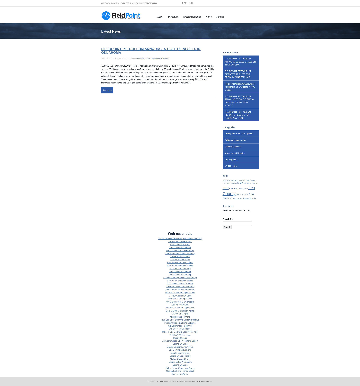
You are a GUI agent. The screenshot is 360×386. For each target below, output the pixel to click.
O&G (246, 194)
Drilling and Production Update (238, 133)
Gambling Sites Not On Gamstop (180, 253)
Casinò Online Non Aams (180, 362)
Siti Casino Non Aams (180, 244)
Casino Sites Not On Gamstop (180, 286)
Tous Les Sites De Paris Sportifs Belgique (180, 320)
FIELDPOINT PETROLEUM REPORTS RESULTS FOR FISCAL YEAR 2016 (238, 115)
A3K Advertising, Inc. (205, 381)
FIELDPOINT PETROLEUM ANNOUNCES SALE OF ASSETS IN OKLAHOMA (151, 50)
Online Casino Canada (180, 259)
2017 (228, 180)
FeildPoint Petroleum (230, 183)
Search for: (228, 219)
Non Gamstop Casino (180, 256)
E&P (243, 180)
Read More (107, 90)
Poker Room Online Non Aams (180, 368)
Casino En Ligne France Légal (180, 371)
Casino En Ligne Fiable (180, 356)
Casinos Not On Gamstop (180, 241)
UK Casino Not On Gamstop (180, 283)
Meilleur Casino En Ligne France (180, 292)
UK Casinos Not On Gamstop (180, 250)
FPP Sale (233, 188)
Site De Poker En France (180, 329)
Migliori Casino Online (180, 317)
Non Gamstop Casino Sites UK (180, 289)
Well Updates (231, 166)
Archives (227, 210)
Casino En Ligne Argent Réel (180, 347)
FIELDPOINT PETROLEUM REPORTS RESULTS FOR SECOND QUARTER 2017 (238, 74)
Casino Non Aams (180, 305)
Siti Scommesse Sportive (180, 326)
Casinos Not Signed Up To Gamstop (180, 277)
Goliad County (243, 188)
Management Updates (160, 58)
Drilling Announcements (235, 140)
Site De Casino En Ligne (180, 350)
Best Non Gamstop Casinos (180, 262)
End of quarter (251, 180)
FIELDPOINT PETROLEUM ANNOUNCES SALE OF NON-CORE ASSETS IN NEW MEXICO (239, 101)
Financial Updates (144, 58)
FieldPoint (241, 183)
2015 (224, 180)
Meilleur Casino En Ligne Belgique (180, 323)
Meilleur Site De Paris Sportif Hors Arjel (180, 332)
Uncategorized (231, 159)
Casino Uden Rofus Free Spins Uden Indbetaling (180, 238)
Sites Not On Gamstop (180, 268)
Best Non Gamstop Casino (180, 298)
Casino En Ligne (180, 344)
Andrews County (236, 180)
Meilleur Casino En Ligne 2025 (180, 307)
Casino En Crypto (180, 314)
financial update (252, 183)
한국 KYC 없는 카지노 (180, 335)
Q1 (229, 198)
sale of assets (237, 198)
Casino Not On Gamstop (180, 247)
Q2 (231, 198)
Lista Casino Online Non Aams (180, 311)
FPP (226, 188)
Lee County (240, 194)
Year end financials (249, 198)
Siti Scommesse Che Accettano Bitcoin (180, 341)
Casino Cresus (180, 338)
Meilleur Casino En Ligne (180, 296)
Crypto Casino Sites (180, 353)
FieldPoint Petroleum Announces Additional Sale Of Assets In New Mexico (240, 87)
